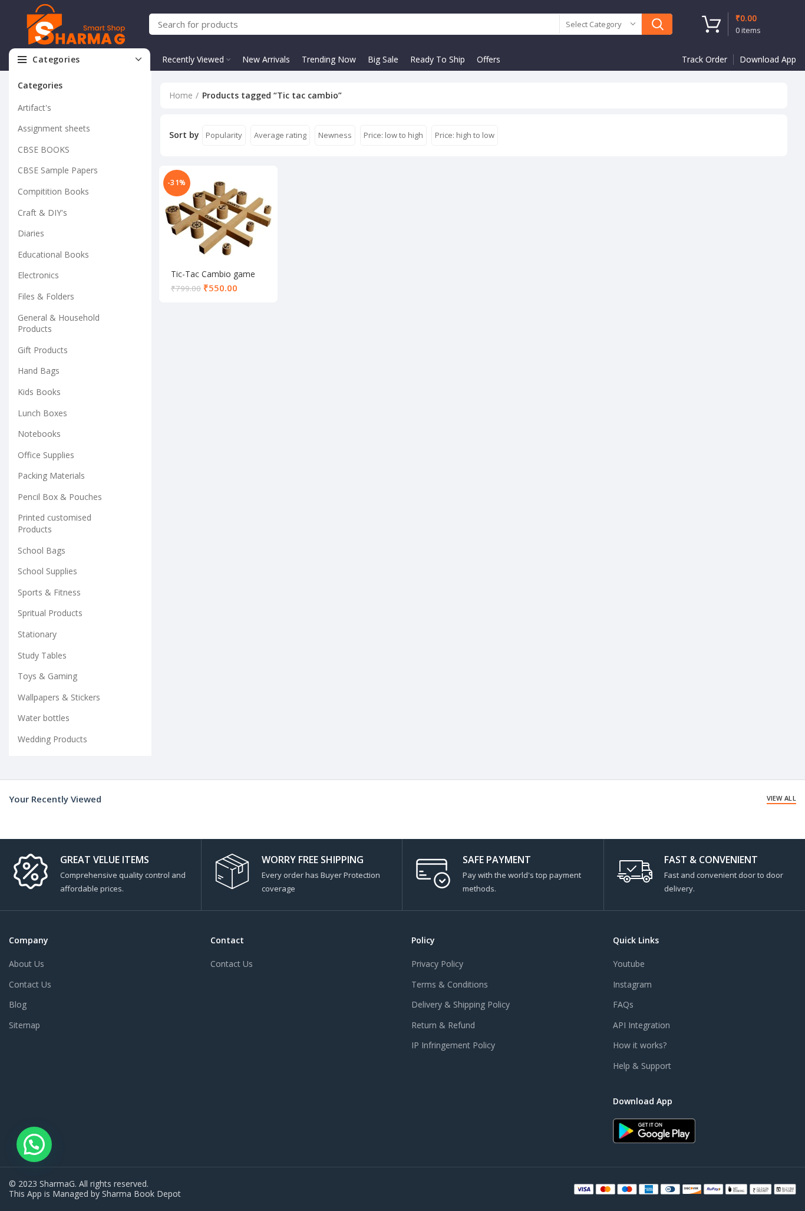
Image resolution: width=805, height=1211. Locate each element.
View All (781, 798)
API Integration (641, 1025)
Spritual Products (50, 612)
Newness (335, 135)
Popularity (224, 135)
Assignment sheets (54, 128)
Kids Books (39, 391)
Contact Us (30, 984)
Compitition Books (53, 191)
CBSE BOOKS (44, 149)
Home (181, 95)
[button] (34, 1144)
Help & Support (642, 1065)
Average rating (280, 135)
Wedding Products (52, 739)
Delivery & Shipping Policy (460, 1004)
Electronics (38, 275)
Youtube (629, 963)
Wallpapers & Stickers (59, 697)
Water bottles (44, 717)
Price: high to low (464, 135)
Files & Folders (46, 296)
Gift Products (43, 350)
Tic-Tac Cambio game (213, 273)
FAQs (623, 1004)
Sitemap (24, 1025)
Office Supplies (46, 454)
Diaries (31, 233)
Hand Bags (39, 370)
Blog (18, 1004)
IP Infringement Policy (453, 1045)
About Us (26, 963)
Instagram (632, 984)
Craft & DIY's (42, 212)
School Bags (41, 550)
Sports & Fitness (49, 592)
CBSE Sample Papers (58, 170)
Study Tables (42, 655)
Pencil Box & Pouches (60, 496)
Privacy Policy (437, 963)
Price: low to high (393, 135)
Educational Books (53, 254)
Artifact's (34, 107)
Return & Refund (443, 1025)
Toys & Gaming (47, 676)
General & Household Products (59, 323)
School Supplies (47, 571)
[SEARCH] (657, 24)
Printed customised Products (54, 523)
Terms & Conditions (449, 984)
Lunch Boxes (42, 413)
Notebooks (39, 433)
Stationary (37, 634)
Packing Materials (51, 475)
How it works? (640, 1045)
